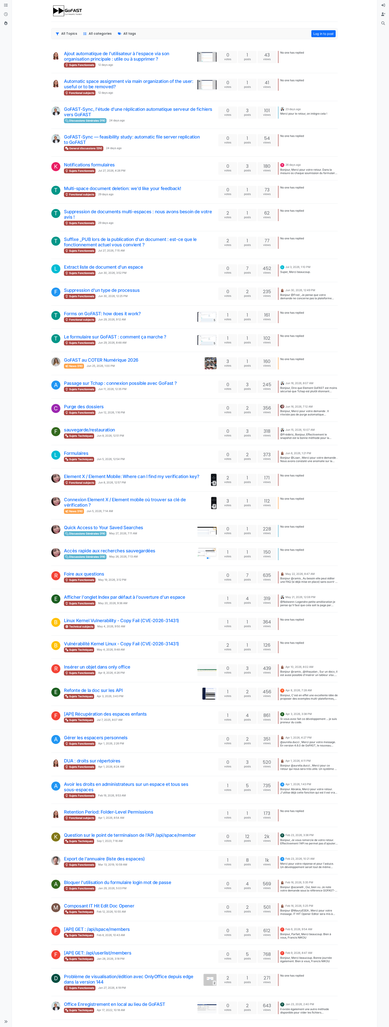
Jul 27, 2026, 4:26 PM (111, 170)
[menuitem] (383, 5)
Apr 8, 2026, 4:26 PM (111, 672)
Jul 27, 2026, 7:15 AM (111, 250)
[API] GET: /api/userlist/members (97, 953)
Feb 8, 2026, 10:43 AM (111, 935)
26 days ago (293, 164)
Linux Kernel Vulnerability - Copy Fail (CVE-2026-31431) (121, 620)
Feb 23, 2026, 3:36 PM (299, 835)
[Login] (383, 5)
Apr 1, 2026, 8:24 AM (111, 766)
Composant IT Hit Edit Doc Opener (99, 906)
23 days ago (293, 109)
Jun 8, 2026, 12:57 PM (112, 482)
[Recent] (6, 14)
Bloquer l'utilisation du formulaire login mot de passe (117, 882)
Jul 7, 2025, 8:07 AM (109, 719)
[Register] (383, 14)
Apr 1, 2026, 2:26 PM (111, 743)
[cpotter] (55, 111)
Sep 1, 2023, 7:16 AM (110, 841)
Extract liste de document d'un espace (103, 267)
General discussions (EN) (85, 148)
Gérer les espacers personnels (95, 737)
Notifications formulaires (89, 165)
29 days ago (105, 194)
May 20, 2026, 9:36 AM (112, 603)
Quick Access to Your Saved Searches (103, 527)
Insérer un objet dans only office (97, 667)
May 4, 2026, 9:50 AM (111, 626)
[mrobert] (55, 860)
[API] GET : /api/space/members (97, 929)
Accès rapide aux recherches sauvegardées (109, 550)
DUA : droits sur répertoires (92, 761)
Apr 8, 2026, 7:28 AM (298, 690)
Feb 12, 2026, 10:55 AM (111, 911)
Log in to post (323, 34)
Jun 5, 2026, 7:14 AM (100, 511)
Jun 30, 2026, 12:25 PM (113, 296)
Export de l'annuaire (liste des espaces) (104, 859)
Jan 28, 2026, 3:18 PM (110, 958)
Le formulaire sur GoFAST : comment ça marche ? (115, 337)
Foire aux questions (84, 574)
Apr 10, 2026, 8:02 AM (299, 667)
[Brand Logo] (68, 10)
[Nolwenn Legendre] (55, 55)
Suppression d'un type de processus (102, 290)
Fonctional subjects (81, 93)
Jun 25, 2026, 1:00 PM (101, 365)
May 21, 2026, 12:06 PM (300, 597)
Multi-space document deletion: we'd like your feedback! (122, 188)
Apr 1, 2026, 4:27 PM (298, 737)
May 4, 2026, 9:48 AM (111, 649)
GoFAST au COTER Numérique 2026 (101, 360)
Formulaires (76, 453)
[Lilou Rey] (55, 361)
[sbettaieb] (282, 406)
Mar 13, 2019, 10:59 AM (112, 864)
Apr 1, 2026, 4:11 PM (298, 760)
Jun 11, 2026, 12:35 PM (112, 389)
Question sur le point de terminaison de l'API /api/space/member (130, 835)
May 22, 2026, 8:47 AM (300, 574)
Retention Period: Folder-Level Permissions (108, 812)
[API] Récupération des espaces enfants (105, 714)
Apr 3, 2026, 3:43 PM (110, 696)
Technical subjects (80, 626)
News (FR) (75, 366)
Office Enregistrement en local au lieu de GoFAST (114, 1004)
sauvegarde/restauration (89, 430)
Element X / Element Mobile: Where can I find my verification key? (131, 476)
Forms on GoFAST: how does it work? (102, 313)
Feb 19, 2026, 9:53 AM (112, 795)
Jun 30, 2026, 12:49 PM (300, 290)
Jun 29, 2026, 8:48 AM (112, 342)
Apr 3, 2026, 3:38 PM (298, 714)
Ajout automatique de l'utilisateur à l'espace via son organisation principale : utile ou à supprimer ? (116, 56)
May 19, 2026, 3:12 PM (112, 579)
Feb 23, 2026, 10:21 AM (299, 858)
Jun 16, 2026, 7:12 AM (299, 406)
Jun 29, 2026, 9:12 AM (112, 319)
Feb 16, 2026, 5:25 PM (299, 905)
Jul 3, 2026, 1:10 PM (297, 267)
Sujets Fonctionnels (81, 65)
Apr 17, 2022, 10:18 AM (111, 1010)
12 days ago (105, 64)
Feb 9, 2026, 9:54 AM (298, 929)
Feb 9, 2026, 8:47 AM (298, 952)
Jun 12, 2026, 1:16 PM (111, 412)
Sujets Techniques (80, 436)
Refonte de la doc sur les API (93, 690)
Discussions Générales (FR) (86, 120)
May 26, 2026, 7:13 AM (123, 556)
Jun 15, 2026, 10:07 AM (300, 429)
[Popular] (6, 23)
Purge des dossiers (84, 406)
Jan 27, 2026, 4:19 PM (112, 987)
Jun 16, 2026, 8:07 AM (299, 383)
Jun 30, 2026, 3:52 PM (112, 272)
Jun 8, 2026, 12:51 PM (110, 435)
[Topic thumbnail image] (207, 57)
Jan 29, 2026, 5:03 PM (112, 888)
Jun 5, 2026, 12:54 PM (111, 459)
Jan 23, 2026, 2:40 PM (299, 1004)
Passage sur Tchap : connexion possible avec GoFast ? (120, 383)
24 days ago (117, 120)
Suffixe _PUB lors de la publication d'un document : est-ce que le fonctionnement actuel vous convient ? (130, 242)
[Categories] (6, 5)
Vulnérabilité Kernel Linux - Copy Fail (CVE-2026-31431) (121, 643)
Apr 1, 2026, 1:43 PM (298, 784)
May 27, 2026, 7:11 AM (123, 533)
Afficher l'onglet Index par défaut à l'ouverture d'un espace (124, 597)
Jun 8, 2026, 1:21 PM (298, 453)
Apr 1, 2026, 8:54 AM (111, 817)
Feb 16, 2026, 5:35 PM (299, 882)
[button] (6, 1021)
